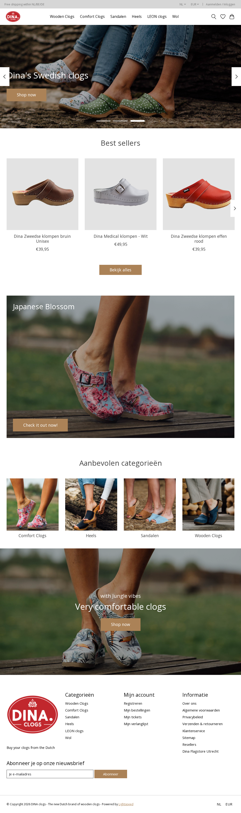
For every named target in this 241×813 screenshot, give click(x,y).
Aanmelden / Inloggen (220, 4)
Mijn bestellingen (137, 710)
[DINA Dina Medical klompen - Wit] (121, 194)
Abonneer (110, 774)
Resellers (189, 744)
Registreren (133, 703)
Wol (175, 16)
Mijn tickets (133, 717)
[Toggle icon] (213, 16)
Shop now (26, 95)
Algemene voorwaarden (201, 710)
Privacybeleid (192, 717)
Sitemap (188, 737)
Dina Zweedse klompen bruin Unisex (42, 238)
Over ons (189, 703)
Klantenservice (193, 730)
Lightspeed (126, 804)
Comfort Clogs (92, 16)
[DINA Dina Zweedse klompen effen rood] (199, 194)
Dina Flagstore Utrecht (200, 751)
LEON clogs (157, 16)
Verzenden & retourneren (202, 723)
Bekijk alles (120, 270)
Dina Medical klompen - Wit (120, 236)
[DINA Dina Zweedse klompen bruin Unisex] (42, 194)
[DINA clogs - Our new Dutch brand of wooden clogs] (13, 16)
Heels (137, 16)
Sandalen (118, 16)
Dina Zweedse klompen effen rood (199, 238)
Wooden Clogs (62, 16)
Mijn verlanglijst (136, 723)
